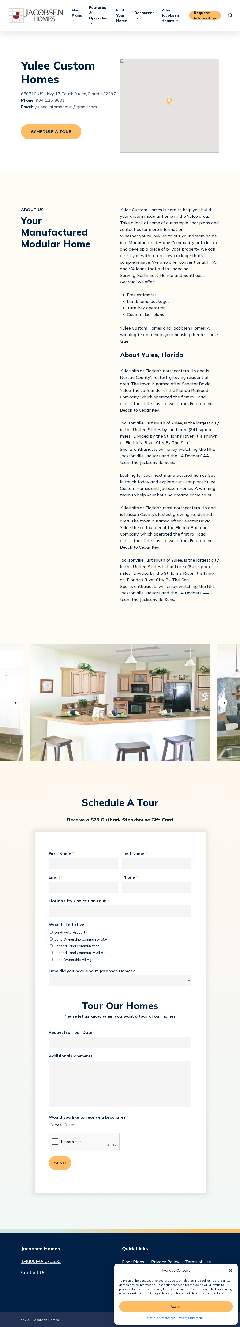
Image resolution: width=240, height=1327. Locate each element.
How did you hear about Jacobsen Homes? (92, 971)
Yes (57, 1125)
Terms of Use (198, 1261)
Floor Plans (133, 1261)
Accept (176, 1306)
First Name (61, 853)
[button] (230, 1270)
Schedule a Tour (51, 131)
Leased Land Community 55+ (77, 946)
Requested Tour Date (70, 1032)
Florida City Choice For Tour (79, 900)
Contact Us (33, 1272)
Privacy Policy (165, 1261)
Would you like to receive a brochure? (89, 1117)
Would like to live (66, 924)
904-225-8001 (50, 100)
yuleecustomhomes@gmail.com (65, 106)
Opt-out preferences (161, 1318)
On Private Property (70, 932)
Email (56, 877)
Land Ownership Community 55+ (80, 939)
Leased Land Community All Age (80, 953)
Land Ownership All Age (73, 959)
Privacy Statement (190, 1318)
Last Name (134, 853)
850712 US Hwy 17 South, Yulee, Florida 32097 (68, 93)
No (71, 1125)
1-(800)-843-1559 (41, 1261)
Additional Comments (71, 1056)
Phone (130, 877)
